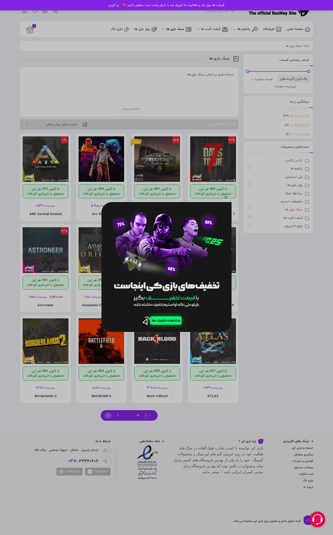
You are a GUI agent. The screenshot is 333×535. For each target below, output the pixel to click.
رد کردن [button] (114, 5)
